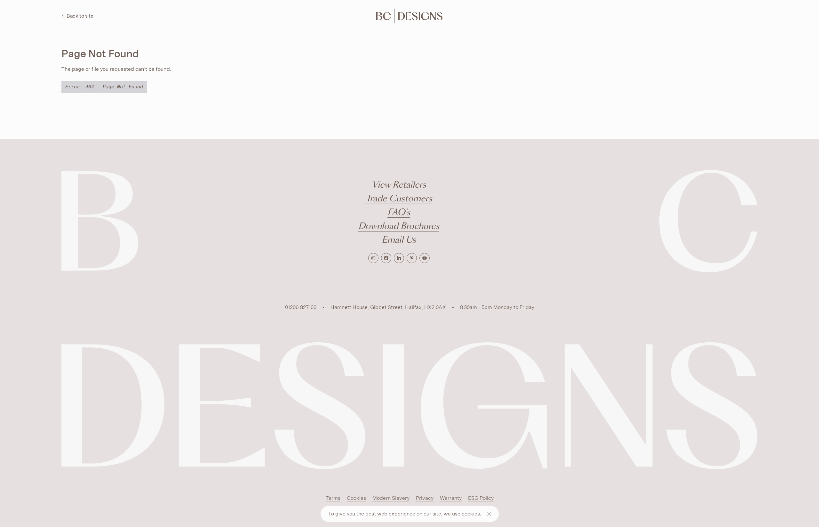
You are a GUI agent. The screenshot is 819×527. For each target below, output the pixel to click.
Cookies (356, 498)
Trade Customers (398, 199)
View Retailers (399, 185)
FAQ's (398, 212)
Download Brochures (398, 226)
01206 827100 (300, 307)
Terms (333, 498)
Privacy (424, 498)
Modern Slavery (391, 498)
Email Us (399, 240)
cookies (471, 514)
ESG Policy (481, 498)
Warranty (451, 498)
